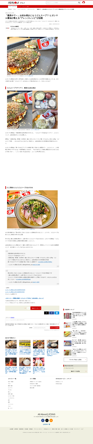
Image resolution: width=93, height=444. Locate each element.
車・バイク (10, 408)
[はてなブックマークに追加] (56, 312)
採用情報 (16, 429)
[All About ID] (83, 2)
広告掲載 (26, 429)
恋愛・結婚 (10, 393)
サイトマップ (76, 429)
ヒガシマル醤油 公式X (28, 75)
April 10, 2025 (36, 264)
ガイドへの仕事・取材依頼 (35, 385)
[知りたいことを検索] (79, 2)
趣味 (9, 402)
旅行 (9, 400)
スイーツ (19, 6)
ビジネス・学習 (11, 395)
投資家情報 (21, 429)
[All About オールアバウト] (13, 3)
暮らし (9, 391)
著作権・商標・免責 (56, 429)
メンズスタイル (11, 398)
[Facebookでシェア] (51, 312)
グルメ (22, 3)
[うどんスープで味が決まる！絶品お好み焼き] (32, 110)
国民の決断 (32, 387)
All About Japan (59, 383)
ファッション (10, 404)
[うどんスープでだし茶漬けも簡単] (32, 209)
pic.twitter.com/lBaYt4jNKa (45, 262)
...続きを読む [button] (56, 29)
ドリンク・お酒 (25, 6)
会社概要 (11, 429)
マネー (9, 383)
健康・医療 (10, 385)
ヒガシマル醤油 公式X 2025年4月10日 (15, 289)
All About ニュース (59, 381)
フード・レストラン (12, 6)
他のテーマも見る (75, 371)
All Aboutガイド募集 (34, 383)
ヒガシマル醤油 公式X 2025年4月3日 (15, 292)
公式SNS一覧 (46, 424)
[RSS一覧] (51, 420)
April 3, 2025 (36, 282)
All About (10, 9)
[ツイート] (46, 312)
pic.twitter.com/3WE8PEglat (23, 279)
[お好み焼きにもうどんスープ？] (32, 56)
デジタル (10, 389)
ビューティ (10, 387)
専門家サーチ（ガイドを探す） (36, 381)
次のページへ (35, 308)
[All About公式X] (47, 420)
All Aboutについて (47, 429)
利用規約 (31, 429)
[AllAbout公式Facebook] (42, 420)
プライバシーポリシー (38, 429)
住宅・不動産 (10, 381)
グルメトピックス (30, 9)
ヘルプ (82, 429)
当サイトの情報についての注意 (67, 429)
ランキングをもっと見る (75, 359)
